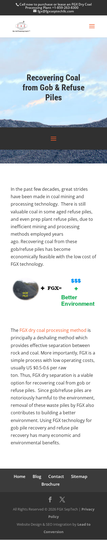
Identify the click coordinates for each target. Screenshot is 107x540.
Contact (56, 476)
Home (20, 476)
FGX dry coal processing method (52, 330)
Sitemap (79, 476)
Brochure (50, 484)
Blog (37, 476)
